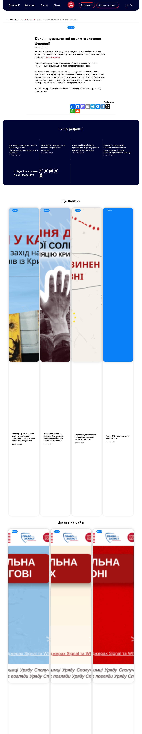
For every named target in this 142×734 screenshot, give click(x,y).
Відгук (57, 5)
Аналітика (30, 5)
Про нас (45, 5)
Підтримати (87, 5)
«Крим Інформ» (53, 57)
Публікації (14, 5)
